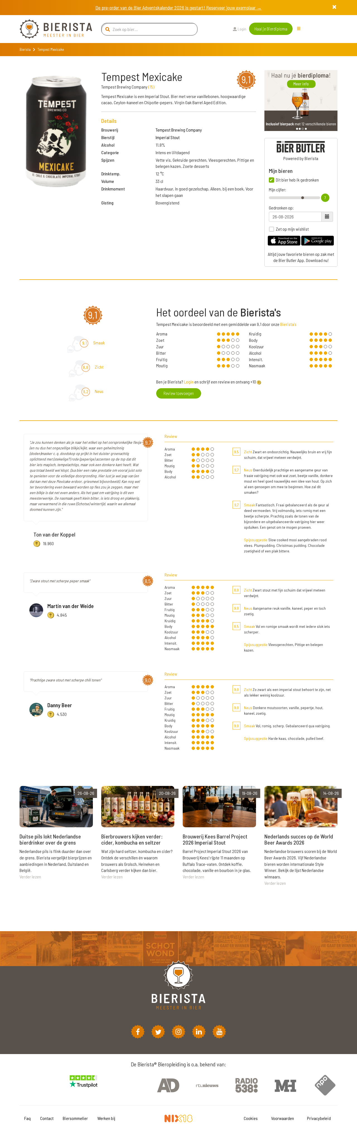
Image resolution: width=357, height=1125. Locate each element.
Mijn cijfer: (277, 189)
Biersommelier (75, 1118)
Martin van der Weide (70, 605)
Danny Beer (59, 705)
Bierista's (288, 324)
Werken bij (106, 1118)
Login (241, 29)
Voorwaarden (282, 1118)
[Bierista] (51, 29)
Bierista (25, 49)
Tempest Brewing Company (179, 129)
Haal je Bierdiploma (270, 28)
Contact (47, 1118)
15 (151, 86)
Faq (27, 1118)
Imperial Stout (168, 137)
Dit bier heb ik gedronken (297, 179)
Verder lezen (30, 876)
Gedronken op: (281, 207)
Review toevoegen (178, 393)
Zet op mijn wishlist (292, 229)
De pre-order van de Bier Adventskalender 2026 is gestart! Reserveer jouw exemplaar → (178, 7)
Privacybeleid (319, 1118)
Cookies (251, 1118)
